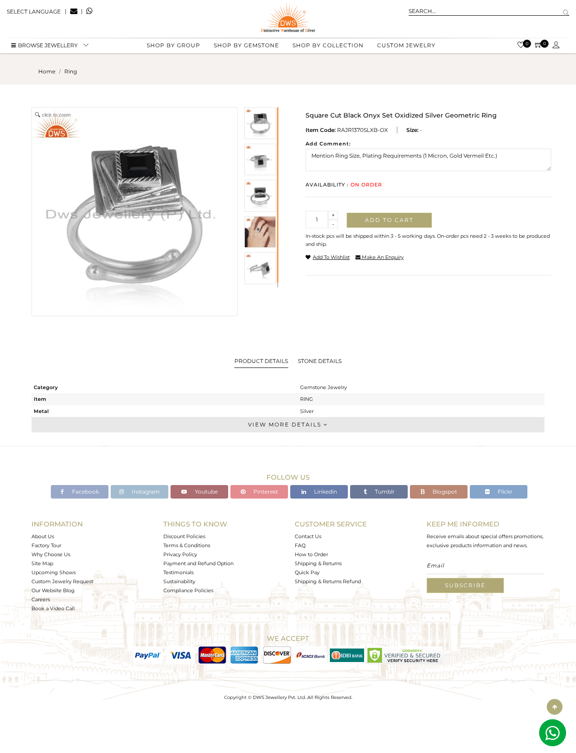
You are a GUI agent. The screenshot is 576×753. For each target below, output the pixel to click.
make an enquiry (382, 257)
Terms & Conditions (186, 545)
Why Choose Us (51, 554)
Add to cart (389, 220)
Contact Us (308, 536)
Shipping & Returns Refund (328, 581)
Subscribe (465, 585)
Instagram (145, 491)
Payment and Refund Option (198, 563)
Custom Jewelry (406, 45)
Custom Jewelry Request (62, 581)
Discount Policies (184, 536)
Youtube (206, 491)
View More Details (286, 424)
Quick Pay (307, 572)
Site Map (42, 563)
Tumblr (384, 491)
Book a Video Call (53, 608)
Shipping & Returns (318, 563)
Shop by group (173, 45)
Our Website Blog (53, 590)
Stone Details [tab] (320, 361)
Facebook (85, 491)
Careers (41, 599)
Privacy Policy (180, 554)
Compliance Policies (188, 590)
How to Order (311, 554)
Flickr (504, 491)
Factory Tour (46, 545)
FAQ (300, 545)
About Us (43, 536)
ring (70, 71)
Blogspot (444, 491)
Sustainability (179, 581)
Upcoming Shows (54, 572)
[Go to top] (554, 707)
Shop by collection (328, 45)
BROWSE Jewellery (48, 45)
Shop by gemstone (246, 45)
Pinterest (265, 491)
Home (46, 71)
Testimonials (178, 572)
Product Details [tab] (261, 361)
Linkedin (325, 491)
